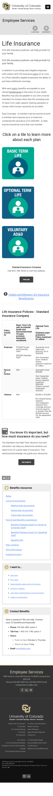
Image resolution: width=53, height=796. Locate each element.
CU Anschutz (20, 735)
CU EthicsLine (32, 746)
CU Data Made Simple (35, 740)
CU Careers (21, 740)
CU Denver (21, 732)
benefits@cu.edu (23, 648)
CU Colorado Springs (18, 729)
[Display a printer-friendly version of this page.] (4, 478)
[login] (8, 767)
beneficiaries (15, 92)
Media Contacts (33, 726)
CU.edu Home (35, 32)
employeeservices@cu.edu (26, 685)
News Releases (33, 729)
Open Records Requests (36, 732)
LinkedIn (29, 776)
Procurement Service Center (15, 751)
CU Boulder (21, 726)
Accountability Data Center (37, 743)
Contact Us (32, 735)
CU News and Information (37, 724)
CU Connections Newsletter (15, 743)
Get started (26, 462)
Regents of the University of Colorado (16, 765)
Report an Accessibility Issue (38, 748)
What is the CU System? (16, 724)
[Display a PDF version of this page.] (8, 478)
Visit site (26, 279)
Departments (46, 32)
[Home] (22, 9)
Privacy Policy (35, 765)
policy (35, 74)
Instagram (24, 776)
